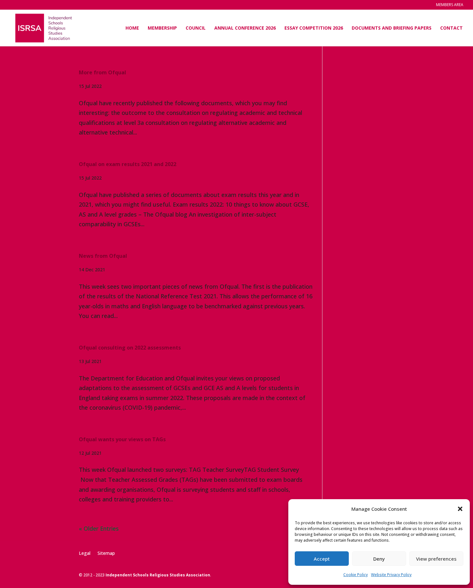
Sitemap (106, 552)
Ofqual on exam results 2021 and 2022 (127, 164)
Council (196, 28)
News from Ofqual (103, 255)
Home (132, 28)
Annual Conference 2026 (245, 28)
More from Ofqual (102, 72)
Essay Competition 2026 (313, 28)
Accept (322, 558)
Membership (162, 28)
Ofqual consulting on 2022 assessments (130, 347)
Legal (84, 552)
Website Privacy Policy (391, 574)
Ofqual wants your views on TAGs (122, 439)
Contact (451, 28)
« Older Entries (99, 528)
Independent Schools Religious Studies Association (158, 575)
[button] (460, 509)
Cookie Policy (355, 574)
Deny (379, 558)
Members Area (449, 5)
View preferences (436, 558)
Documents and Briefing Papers (391, 28)
